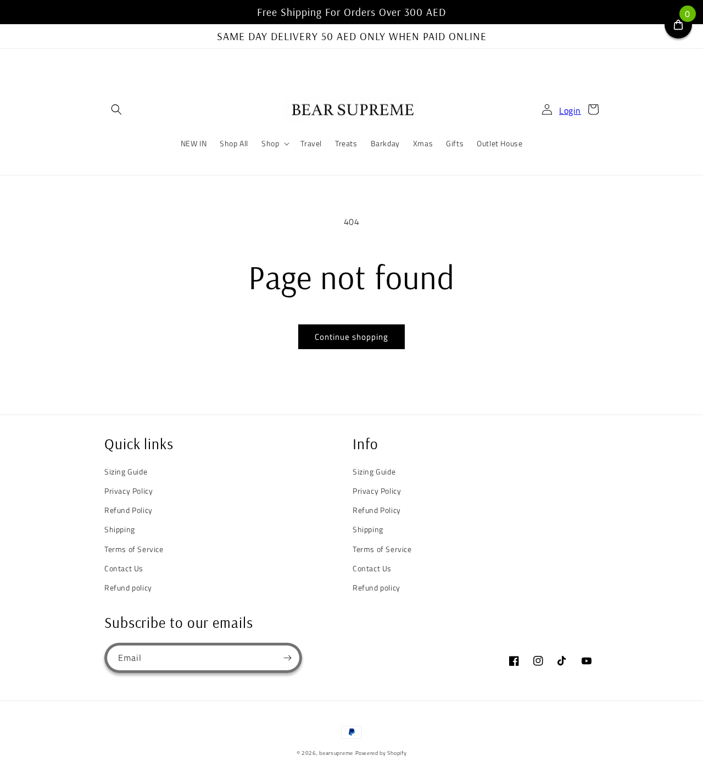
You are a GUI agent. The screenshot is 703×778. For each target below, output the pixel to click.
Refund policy (128, 587)
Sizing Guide (125, 471)
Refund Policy (128, 510)
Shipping (119, 529)
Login (570, 110)
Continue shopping (351, 336)
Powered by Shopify (381, 753)
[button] (116, 109)
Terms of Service (134, 549)
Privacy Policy (128, 490)
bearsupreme (336, 753)
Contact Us (123, 568)
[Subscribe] (287, 658)
